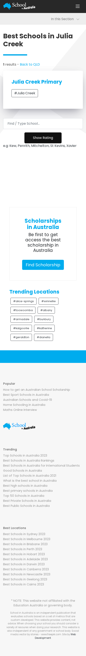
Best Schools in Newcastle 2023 (26, 574)
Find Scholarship (43, 265)
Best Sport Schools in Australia (26, 395)
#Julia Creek (24, 93)
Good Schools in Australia (22, 470)
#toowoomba (23, 310)
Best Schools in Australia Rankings (28, 460)
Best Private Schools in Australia (27, 501)
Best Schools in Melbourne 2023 (26, 539)
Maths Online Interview (20, 410)
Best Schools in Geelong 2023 (25, 579)
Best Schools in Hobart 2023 (24, 554)
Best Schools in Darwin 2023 (24, 564)
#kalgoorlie (21, 328)
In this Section (63, 19)
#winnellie (48, 301)
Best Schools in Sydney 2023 (24, 534)
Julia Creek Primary (36, 81)
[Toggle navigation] (78, 6)
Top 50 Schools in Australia (23, 496)
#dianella (43, 337)
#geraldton (21, 337)
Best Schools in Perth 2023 (22, 549)
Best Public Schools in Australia (26, 506)
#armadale (21, 319)
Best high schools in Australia (25, 486)
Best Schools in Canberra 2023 (26, 569)
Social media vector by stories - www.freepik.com (44, 632)
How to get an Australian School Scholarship (36, 390)
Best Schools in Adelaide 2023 (25, 559)
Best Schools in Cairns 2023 (23, 584)
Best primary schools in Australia (28, 491)
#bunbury (44, 319)
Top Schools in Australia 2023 (25, 455)
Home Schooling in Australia (24, 405)
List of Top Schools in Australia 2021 (29, 476)
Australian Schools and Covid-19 (27, 400)
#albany (46, 310)
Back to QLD (30, 64)
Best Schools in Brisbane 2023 (25, 544)
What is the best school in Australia (30, 481)
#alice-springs (23, 301)
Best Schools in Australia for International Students (41, 465)
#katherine (44, 328)
